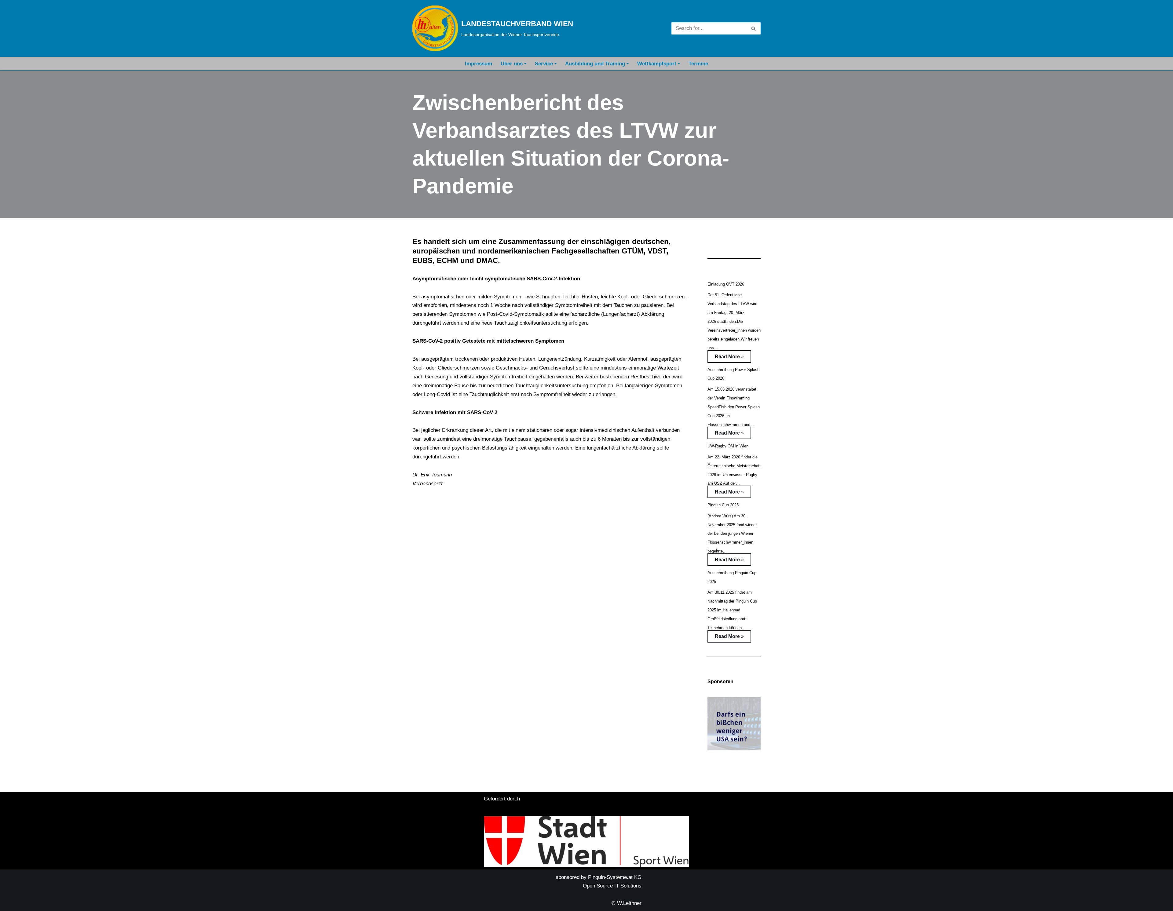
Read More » (725, 358)
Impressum (478, 64)
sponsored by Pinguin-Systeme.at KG (598, 877)
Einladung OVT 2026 (725, 284)
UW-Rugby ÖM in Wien (727, 446)
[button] (525, 64)
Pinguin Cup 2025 (723, 505)
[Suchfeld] (754, 28)
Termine (698, 64)
